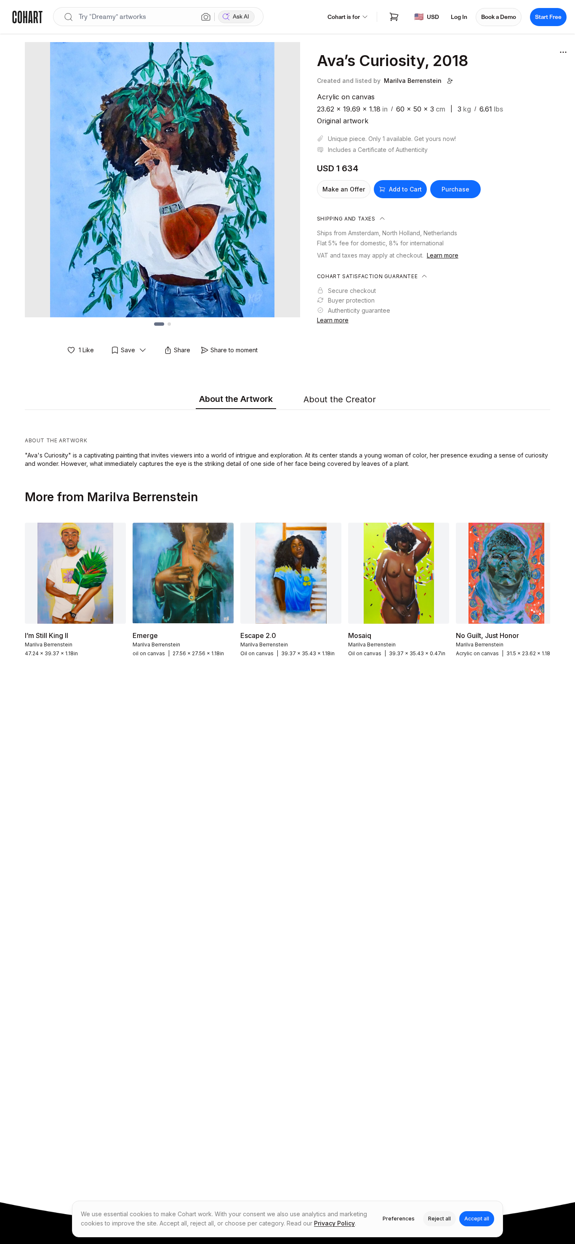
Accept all (476, 1218)
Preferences (399, 1218)
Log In (459, 17)
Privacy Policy (334, 1223)
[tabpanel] (287, 440)
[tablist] (287, 400)
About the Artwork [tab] (236, 399)
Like (86, 350)
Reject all (439, 1218)
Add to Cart (405, 189)
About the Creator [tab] (339, 399)
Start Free (548, 17)
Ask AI (241, 17)
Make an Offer (343, 189)
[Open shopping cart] (394, 16)
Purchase (455, 189)
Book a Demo (498, 17)
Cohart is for (343, 17)
